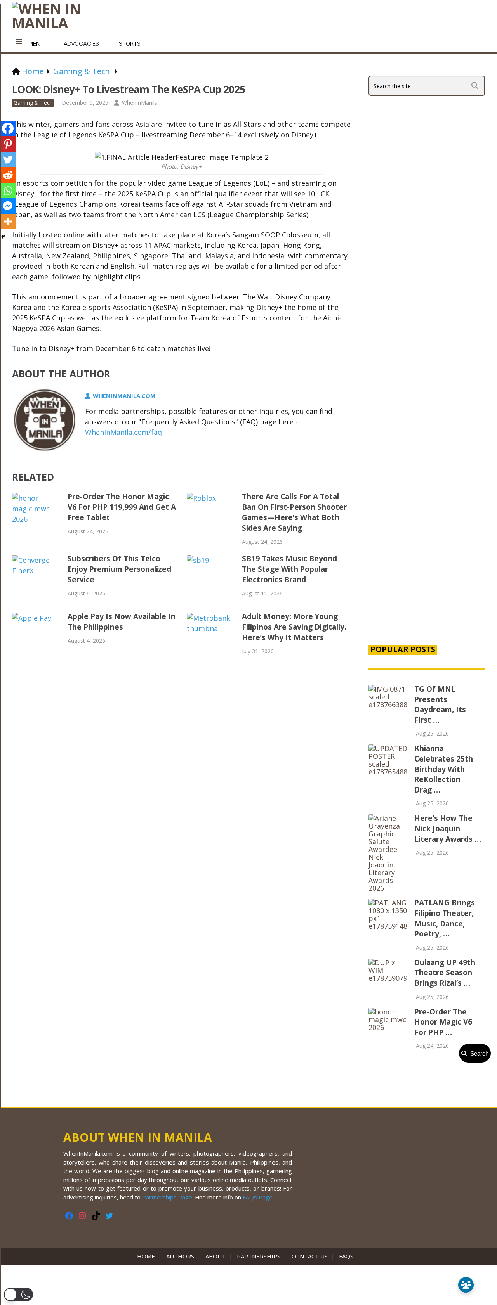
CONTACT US (309, 1256)
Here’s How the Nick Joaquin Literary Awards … (447, 828)
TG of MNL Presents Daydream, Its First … (440, 704)
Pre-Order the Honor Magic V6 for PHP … (443, 1022)
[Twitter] (8, 159)
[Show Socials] (466, 1285)
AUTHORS (180, 1256)
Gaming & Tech (33, 102)
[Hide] (3, 237)
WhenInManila (140, 102)
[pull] (19, 42)
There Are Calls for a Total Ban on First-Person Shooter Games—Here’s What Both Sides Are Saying (294, 512)
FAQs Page (258, 1197)
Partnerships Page (167, 1197)
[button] (18, 1294)
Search (477, 1053)
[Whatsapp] (8, 190)
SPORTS (130, 43)
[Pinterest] (8, 144)
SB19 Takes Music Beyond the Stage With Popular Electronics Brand (289, 569)
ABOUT (215, 1256)
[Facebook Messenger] (8, 206)
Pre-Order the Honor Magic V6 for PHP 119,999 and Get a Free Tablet (122, 507)
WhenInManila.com (124, 396)
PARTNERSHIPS (258, 1256)
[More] (8, 221)
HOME (147, 1256)
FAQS (346, 1256)
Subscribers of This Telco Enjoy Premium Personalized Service (119, 569)
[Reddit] (8, 175)
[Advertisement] (426, 505)
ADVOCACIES (81, 43)
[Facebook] (8, 128)
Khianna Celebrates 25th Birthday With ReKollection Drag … (443, 768)
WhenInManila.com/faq (123, 432)
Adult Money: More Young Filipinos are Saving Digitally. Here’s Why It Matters (294, 626)
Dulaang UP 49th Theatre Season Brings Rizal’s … (444, 972)
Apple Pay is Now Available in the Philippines (122, 621)
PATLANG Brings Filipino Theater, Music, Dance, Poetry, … (444, 918)
